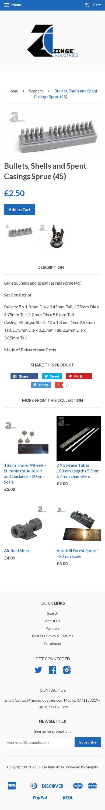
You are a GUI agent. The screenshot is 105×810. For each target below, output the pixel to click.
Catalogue (52, 643)
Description (50, 267)
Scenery (36, 90)
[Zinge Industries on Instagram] (67, 672)
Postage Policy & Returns (52, 636)
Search (52, 613)
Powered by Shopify (82, 767)
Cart (96, 4)
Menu (15, 4)
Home (13, 90)
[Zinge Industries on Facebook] (52, 672)
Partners (53, 628)
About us (52, 621)
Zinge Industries (51, 767)
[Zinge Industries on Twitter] (38, 672)
